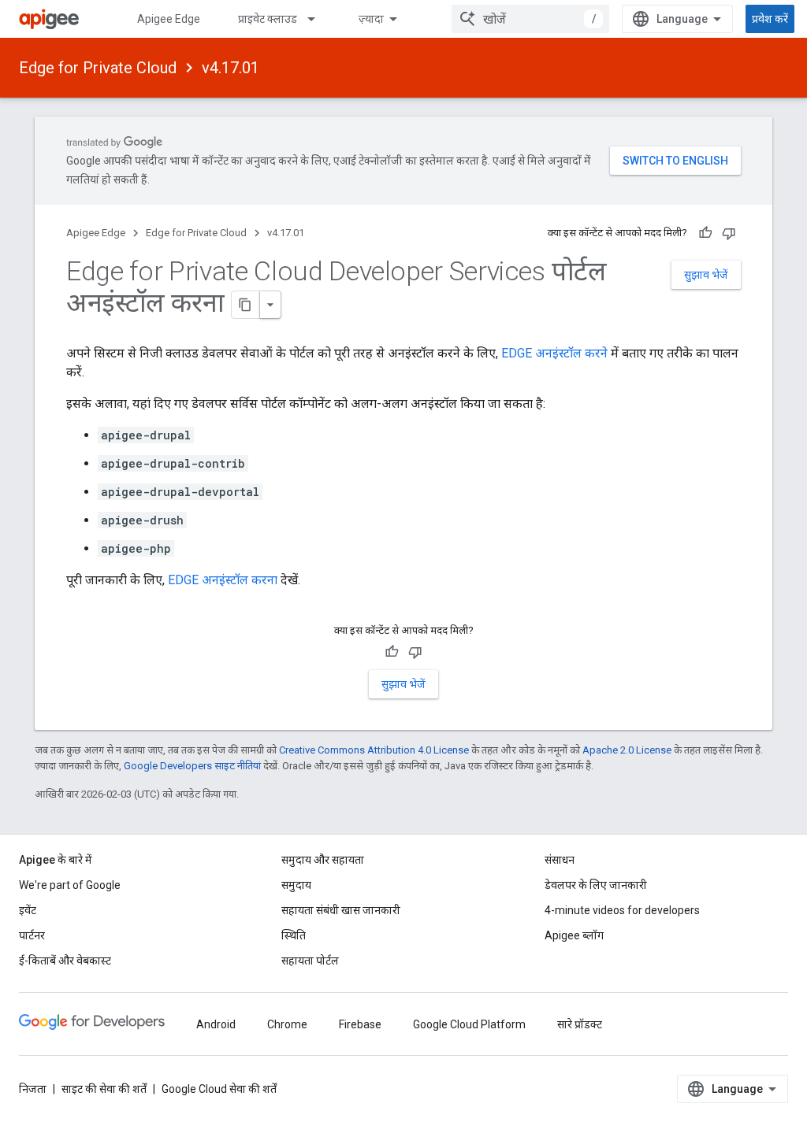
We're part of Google (70, 885)
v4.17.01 (230, 67)
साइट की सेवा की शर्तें (104, 1089)
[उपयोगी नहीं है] (729, 233)
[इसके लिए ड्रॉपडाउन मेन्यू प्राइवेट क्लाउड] (318, 19)
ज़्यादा (371, 19)
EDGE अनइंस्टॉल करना (222, 579)
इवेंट (27, 910)
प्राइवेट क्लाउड (267, 19)
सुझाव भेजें (706, 274)
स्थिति (293, 935)
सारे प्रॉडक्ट (579, 1024)
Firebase (360, 1024)
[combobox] (530, 19)
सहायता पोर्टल (310, 960)
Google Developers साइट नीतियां (192, 766)
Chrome (287, 1024)
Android (216, 1024)
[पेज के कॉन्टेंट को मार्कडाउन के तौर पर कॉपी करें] (246, 304)
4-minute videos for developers (622, 910)
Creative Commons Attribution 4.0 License (374, 750)
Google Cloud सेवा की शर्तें (219, 1089)
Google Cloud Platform (469, 1024)
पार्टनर (32, 935)
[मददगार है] (705, 233)
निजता (32, 1089)
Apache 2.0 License (626, 750)
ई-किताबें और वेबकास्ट (65, 960)
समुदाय (296, 885)
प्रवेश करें (770, 19)
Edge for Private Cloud (98, 67)
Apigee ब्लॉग (574, 935)
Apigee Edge (168, 19)
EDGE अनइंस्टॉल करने (554, 353)
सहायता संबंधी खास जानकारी (340, 910)
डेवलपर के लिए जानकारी (596, 885)
